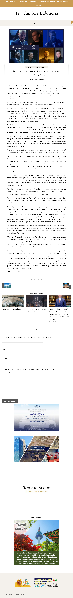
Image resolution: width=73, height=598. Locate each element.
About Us (12, 1)
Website (4, 358)
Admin (42, 79)
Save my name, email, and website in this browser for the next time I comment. (28, 369)
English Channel (22, 1)
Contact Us (37, 5)
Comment (6, 373)
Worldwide (43, 67)
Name (4, 341)
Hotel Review (51, 1)
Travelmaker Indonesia (36, 13)
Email (4, 350)
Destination (33, 1)
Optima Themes (19, 594)
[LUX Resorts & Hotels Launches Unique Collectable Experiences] (6, 285)
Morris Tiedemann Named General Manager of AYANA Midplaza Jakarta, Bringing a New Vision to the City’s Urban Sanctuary (60, 314)
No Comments (36, 279)
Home (6, 1)
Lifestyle (43, 1)
